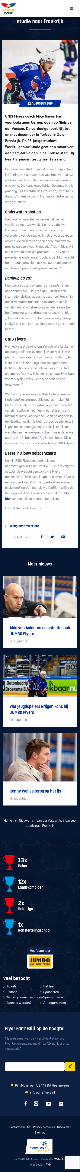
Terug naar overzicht (24, 526)
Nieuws (24, 821)
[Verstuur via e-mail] (63, 537)
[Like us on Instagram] (36, 1105)
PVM (48, 1164)
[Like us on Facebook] (26, 1105)
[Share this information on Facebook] (41, 537)
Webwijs (59, 1159)
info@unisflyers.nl (42, 1092)
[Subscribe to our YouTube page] (48, 1105)
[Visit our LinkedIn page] (61, 1105)
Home (8, 821)
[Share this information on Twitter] (52, 537)
